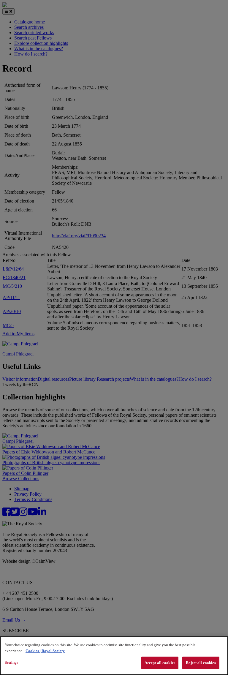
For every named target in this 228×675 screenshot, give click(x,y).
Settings (11, 662)
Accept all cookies (160, 662)
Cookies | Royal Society (45, 651)
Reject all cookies (201, 662)
